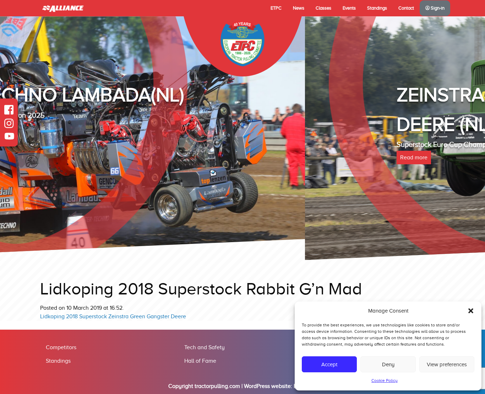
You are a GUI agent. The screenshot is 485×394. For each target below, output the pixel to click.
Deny (388, 364)
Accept (329, 364)
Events (349, 8)
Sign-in (437, 8)
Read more (108, 157)
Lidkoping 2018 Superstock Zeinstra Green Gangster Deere (113, 316)
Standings (377, 8)
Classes (323, 8)
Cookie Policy (384, 380)
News (298, 8)
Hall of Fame (200, 361)
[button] (470, 310)
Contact (406, 8)
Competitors (61, 347)
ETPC (276, 8)
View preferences (447, 364)
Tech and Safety (204, 347)
